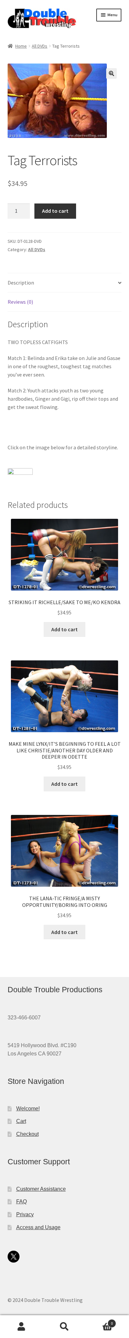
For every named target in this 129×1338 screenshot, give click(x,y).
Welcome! (28, 1108)
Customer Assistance (41, 1189)
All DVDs (39, 46)
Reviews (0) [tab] (20, 301)
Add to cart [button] (64, 629)
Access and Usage (38, 1227)
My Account (21, 1327)
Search (64, 1327)
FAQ (21, 1201)
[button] (111, 73)
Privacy (25, 1214)
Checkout (27, 1134)
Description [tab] (21, 282)
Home (21, 46)
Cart (21, 1121)
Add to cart (55, 210)
